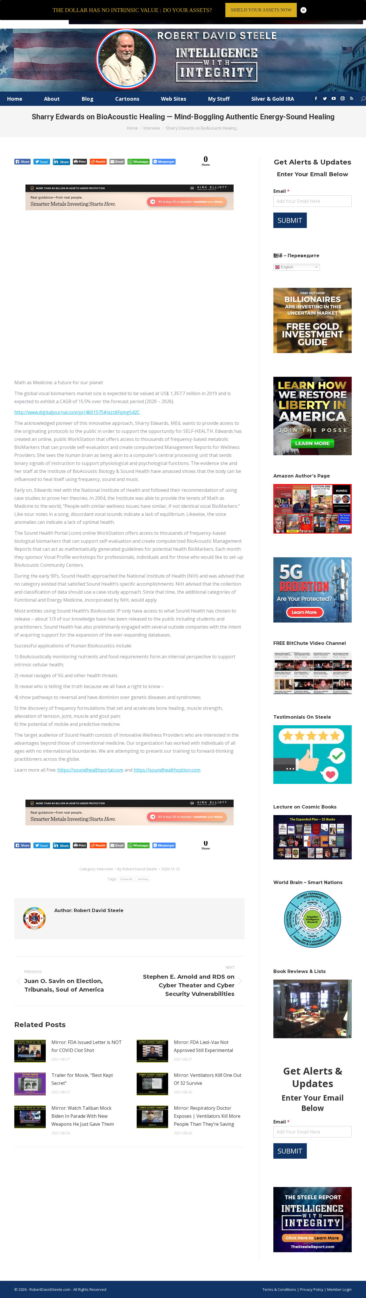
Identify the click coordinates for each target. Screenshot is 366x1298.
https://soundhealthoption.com (167, 770)
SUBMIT (290, 220)
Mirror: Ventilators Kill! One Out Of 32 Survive (207, 1079)
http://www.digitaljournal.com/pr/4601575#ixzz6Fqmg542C (77, 412)
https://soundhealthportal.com (90, 770)
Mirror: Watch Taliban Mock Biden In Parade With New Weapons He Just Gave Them (82, 1116)
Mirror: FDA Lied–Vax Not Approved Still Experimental (203, 1046)
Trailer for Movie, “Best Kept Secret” (82, 1079)
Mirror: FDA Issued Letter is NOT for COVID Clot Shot (86, 1046)
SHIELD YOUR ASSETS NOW (261, 9)
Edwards (126, 879)
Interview (105, 868)
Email (281, 191)
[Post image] (30, 1051)
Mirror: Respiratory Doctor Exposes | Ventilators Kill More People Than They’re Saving (207, 1116)
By (137, 868)
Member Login (339, 1289)
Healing (143, 879)
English (286, 267)
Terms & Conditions (279, 1289)
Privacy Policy (312, 1289)
